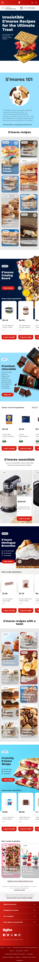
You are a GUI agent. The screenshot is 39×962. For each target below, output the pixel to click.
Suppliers (17, 957)
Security (12, 950)
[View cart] (35, 2)
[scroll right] (31, 497)
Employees (30, 954)
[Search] (32, 2)
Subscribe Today (19, 890)
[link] (8, 395)
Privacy (8, 947)
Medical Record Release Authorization (15, 954)
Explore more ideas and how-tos (20, 881)
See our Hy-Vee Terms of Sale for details (19, 898)
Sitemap (2, 947)
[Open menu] (3, 2)
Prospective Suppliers (8, 957)
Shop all (34, 407)
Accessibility (19, 960)
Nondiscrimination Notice (28, 957)
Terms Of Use (19, 950)
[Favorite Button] (16, 143)
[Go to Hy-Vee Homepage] (20, 3)
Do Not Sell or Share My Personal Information (24, 947)
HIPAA (26, 950)
